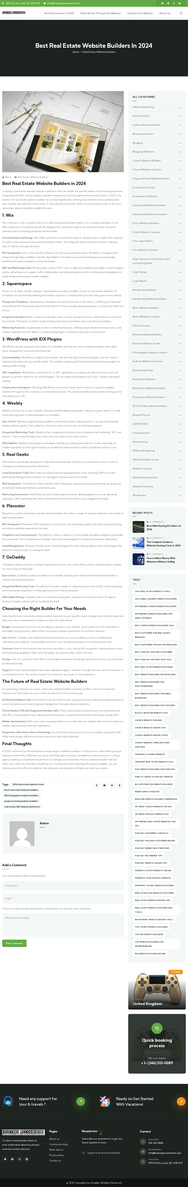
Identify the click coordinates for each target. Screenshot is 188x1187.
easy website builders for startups (155, 769)
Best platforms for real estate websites (153, 635)
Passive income (141, 325)
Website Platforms (143, 486)
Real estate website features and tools (153, 910)
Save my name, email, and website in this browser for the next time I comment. (48, 908)
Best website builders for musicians (155, 675)
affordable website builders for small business (153, 616)
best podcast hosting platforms (153, 652)
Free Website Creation (145, 249)
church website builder (148, 720)
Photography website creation (150, 352)
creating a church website (150, 754)
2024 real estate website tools (28, 784)
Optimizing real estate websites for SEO (155, 824)
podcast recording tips (148, 856)
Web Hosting (140, 441)
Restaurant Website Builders (149, 397)
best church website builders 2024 (154, 625)
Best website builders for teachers (155, 705)
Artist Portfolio (141, 115)
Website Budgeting (144, 450)
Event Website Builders (146, 223)
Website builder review (146, 459)
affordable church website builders (156, 606)
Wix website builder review (150, 954)
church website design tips (150, 728)
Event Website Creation (146, 232)
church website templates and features (152, 745)
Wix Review (139, 495)
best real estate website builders (21, 790)
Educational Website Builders (149, 205)
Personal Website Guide (146, 343)
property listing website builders (21, 801)
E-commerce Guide (144, 187)
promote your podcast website (153, 878)
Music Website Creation (146, 316)
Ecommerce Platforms (145, 196)
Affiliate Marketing (143, 106)
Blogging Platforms (143, 151)
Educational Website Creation (150, 214)
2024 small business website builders (156, 599)
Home (76, 51)
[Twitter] (168, 3)
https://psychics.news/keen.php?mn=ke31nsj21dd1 (151, 261)
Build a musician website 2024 (151, 713)
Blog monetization (143, 133)
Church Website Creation (147, 169)
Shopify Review (141, 414)
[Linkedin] (27, 1159)
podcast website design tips (151, 863)
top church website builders (151, 927)
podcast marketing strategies (152, 848)
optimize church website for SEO (153, 807)
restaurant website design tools (154, 920)
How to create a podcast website (154, 777)
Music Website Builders (146, 307)
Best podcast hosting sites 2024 (153, 660)
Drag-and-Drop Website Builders (151, 178)
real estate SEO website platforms (22, 806)
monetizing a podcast (147, 792)
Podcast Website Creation (147, 361)
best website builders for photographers (149, 684)
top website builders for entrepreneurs (149, 944)
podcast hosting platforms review (155, 841)
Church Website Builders (147, 160)
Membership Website (145, 289)
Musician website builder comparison (156, 799)
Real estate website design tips (152, 900)
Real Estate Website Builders (99, 51)
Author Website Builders (146, 124)
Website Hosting (142, 468)
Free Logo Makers (143, 240)
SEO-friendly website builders (150, 405)
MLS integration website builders (21, 795)
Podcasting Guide (143, 370)
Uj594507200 (140, 423)
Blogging (138, 142)
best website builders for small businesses (153, 696)
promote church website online (153, 871)
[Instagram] (174, 3)
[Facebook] (162, 3)
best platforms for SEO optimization (156, 645)
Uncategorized (141, 432)
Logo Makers (140, 280)
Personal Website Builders (147, 334)
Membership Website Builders (149, 298)
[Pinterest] (180, 3)
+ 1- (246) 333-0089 (157, 1063)
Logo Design (140, 271)
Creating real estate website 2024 (154, 762)
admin (8, 177)
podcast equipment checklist (152, 833)
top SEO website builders (149, 934)
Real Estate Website (144, 379)
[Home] (14, 13)
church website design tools (151, 735)
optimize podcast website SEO (152, 814)
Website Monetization (145, 477)
